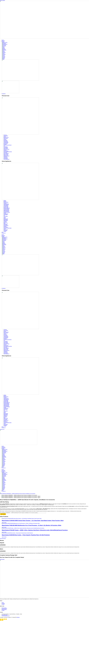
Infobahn (18, 617)
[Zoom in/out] (1, 619)
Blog (2, 426)
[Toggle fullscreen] (2, 619)
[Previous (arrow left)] (1, 620)
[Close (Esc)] (6, 619)
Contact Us (4, 427)
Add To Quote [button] (4, 522)
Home (3, 234)
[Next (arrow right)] (2, 620)
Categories (3, 288)
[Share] (4, 619)
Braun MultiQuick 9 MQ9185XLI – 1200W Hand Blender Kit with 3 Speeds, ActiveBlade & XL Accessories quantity (18, 512)
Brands (3, 236)
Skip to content (2, 0)
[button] (0, 492)
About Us (3, 235)
